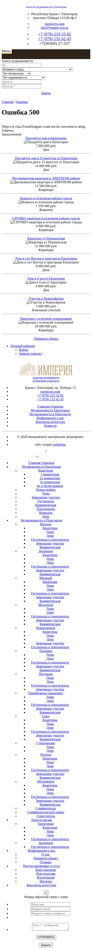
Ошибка (22, 102)
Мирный (45, 578)
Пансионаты (46, 509)
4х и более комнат (50, 486)
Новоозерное (45, 628)
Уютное (45, 754)
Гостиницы (45, 501)
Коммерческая (45, 505)
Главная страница (50, 406)
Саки (45, 716)
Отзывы (46, 862)
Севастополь (45, 816)
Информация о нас (50, 418)
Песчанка (46, 674)
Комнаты (45, 512)
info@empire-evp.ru (54, 27)
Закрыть (46, 945)
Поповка (45, 651)
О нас (46, 854)
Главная (7, 102)
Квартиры (45, 470)
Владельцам (46, 877)
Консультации (46, 870)
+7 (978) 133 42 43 (54, 38)
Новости (50, 425)
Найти (46, 93)
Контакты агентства (50, 422)
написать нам (54, 24)
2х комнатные (50, 478)
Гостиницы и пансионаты (50, 539)
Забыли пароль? (30, 353)
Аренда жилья (41, 820)
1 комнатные (50, 474)
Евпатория (45, 823)
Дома (46, 493)
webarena (59, 444)
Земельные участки (46, 497)
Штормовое (45, 781)
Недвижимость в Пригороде (50, 414)
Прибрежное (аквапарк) (45, 693)
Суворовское (45, 743)
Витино (45, 524)
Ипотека (46, 881)
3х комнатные (50, 482)
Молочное (45, 605)
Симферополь (46, 808)
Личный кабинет (22, 346)
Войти (23, 350)
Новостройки (46, 489)
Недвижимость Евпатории (50, 410)
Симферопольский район (45, 812)
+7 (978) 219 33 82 (54, 34)
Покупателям (45, 873)
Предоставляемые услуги (41, 866)
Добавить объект (46, 338)
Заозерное (46, 551)
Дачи (45, 516)
